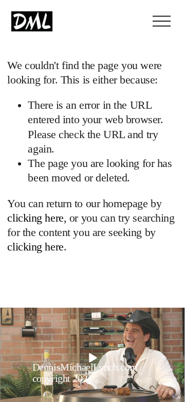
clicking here (35, 218)
